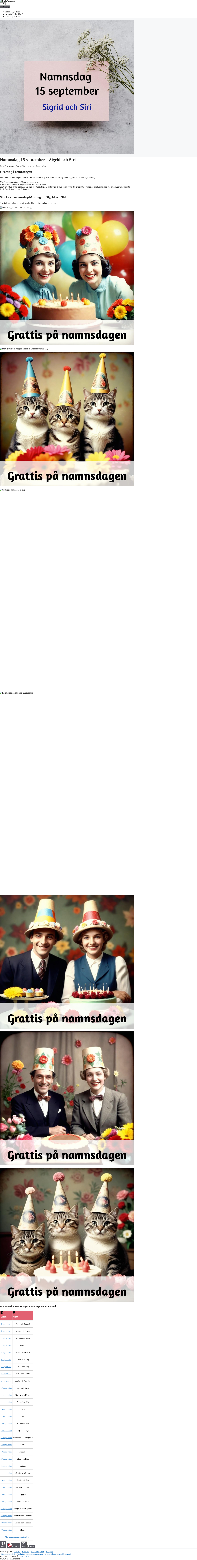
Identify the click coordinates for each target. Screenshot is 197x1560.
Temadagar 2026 (12, 16)
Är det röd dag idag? (14, 14)
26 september (6, 1501)
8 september (6, 1374)
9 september (6, 1381)
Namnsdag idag (8, 1554)
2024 (28, 1556)
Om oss (17, 1551)
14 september (6, 1416)
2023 (22, 1556)
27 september (6, 1509)
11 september (6, 1395)
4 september (6, 1345)
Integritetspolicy (37, 1551)
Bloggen (49, 1551)
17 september (6, 1438)
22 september (6, 1473)
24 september (6, 1487)
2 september (6, 1331)
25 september (6, 1494)
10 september (6, 1388)
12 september (6, 1402)
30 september (6, 1530)
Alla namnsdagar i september (17, 1537)
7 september (6, 1367)
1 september (6, 1324)
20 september (6, 1459)
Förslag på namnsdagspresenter (29, 1554)
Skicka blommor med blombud (58, 1554)
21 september (6, 1466)
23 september (6, 1480)
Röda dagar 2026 (12, 12)
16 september (6, 1430)
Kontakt (25, 1551)
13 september (6, 1409)
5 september (6, 1352)
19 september (6, 1452)
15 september (6, 1423)
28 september (6, 1516)
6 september (6, 1359)
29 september (6, 1523)
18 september (6, 1445)
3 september (6, 1338)
